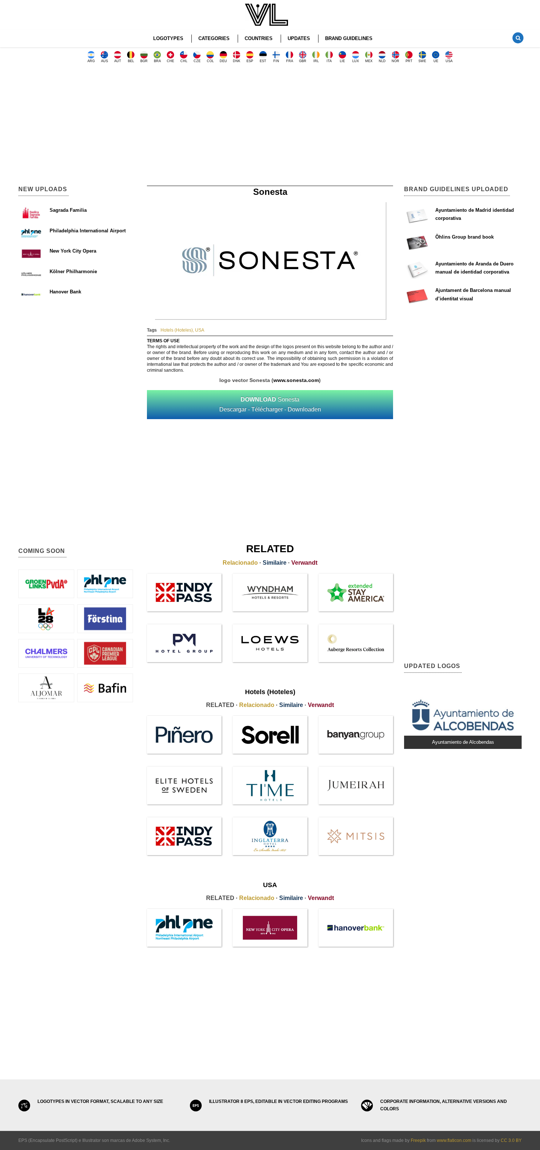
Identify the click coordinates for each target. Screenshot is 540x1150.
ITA (329, 61)
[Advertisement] (270, 126)
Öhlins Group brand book (464, 237)
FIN (276, 61)
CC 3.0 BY (511, 1140)
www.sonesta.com (296, 380)
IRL (316, 61)
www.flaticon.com (454, 1140)
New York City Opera (73, 251)
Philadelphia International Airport (88, 230)
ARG (91, 61)
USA (449, 61)
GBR (302, 61)
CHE (170, 61)
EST (263, 61)
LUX (355, 61)
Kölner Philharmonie (73, 271)
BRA (157, 61)
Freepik (418, 1140)
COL (210, 61)
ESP (249, 61)
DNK (236, 61)
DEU (223, 61)
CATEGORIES (214, 38)
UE (435, 61)
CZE (197, 61)
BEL (131, 61)
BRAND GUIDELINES (348, 38)
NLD (382, 61)
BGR (144, 61)
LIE (342, 61)
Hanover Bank (65, 291)
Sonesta (270, 404)
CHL (183, 61)
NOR (395, 61)
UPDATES (299, 38)
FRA (289, 61)
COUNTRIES (259, 38)
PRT (409, 61)
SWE (422, 61)
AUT (117, 61)
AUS (104, 61)
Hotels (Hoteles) (177, 330)
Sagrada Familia (68, 210)
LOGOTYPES (168, 38)
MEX (368, 61)
